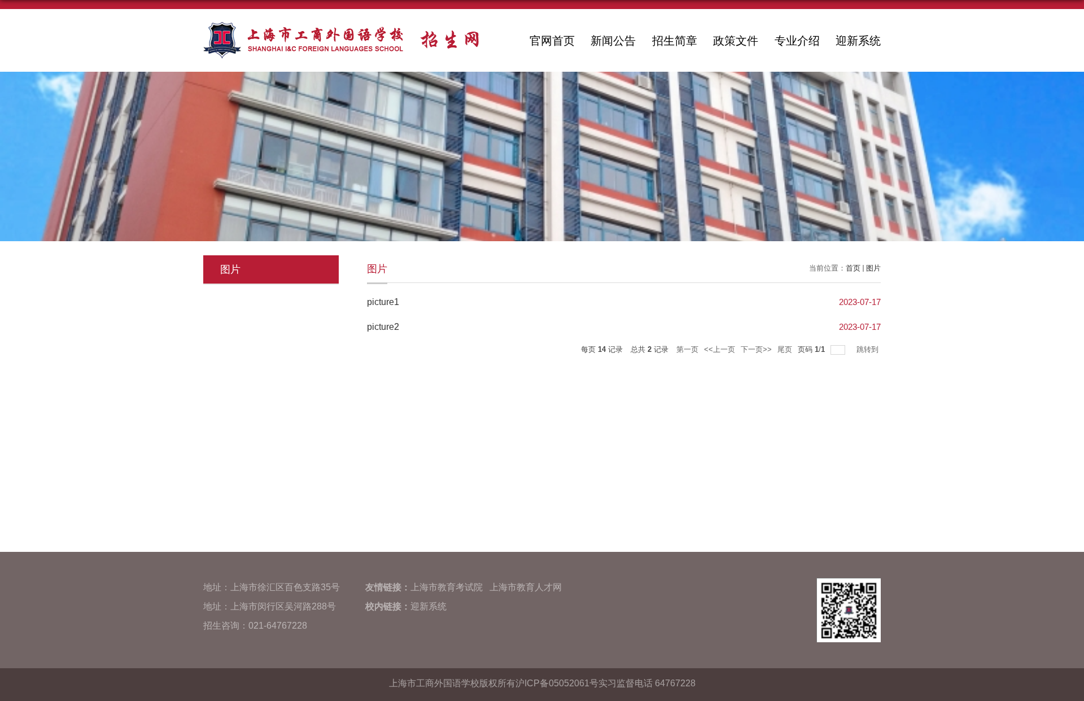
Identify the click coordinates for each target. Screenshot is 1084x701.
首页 (853, 268)
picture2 (383, 327)
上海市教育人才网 (525, 587)
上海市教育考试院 (446, 587)
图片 (873, 268)
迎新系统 (858, 40)
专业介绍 (797, 40)
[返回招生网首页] (341, 25)
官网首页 (552, 40)
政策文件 (735, 40)
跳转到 (868, 349)
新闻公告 (613, 40)
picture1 (383, 302)
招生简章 (674, 40)
